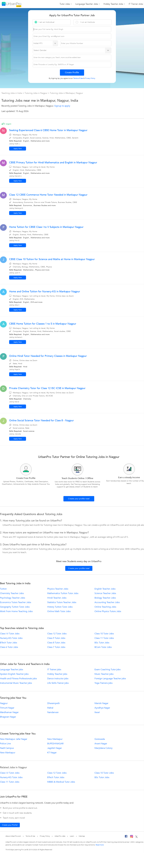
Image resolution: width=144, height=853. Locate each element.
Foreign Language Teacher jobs (110, 678)
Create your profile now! (79, 498)
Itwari (97, 712)
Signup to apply (62, 105)
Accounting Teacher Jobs (107, 602)
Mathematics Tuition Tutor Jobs (62, 593)
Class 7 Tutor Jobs (56, 647)
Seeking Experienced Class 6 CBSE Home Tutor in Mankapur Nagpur (48, 130)
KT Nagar (52, 752)
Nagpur (4, 703)
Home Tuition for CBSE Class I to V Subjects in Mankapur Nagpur (46, 227)
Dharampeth (53, 703)
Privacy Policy (45, 836)
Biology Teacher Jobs (105, 597)
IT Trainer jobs (54, 669)
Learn (72, 836)
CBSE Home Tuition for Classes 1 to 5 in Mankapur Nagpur (42, 324)
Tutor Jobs (65, 4)
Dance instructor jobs (57, 678)
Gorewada (99, 739)
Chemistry (27, 399)
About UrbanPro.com (13, 836)
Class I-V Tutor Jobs (9, 633)
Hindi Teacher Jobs (56, 597)
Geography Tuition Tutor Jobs (15, 606)
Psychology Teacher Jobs (12, 597)
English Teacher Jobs (104, 588)
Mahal (50, 707)
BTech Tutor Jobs (8, 642)
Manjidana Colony (103, 748)
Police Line (5, 743)
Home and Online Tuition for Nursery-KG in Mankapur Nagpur (44, 291)
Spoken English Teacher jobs (14, 674)
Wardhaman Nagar (9, 712)
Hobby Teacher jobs (57, 674)
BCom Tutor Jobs (103, 647)
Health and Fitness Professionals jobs (18, 678)
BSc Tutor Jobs (101, 642)
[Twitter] (136, 837)
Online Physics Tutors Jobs (107, 611)
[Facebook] (126, 837)
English (26, 141)
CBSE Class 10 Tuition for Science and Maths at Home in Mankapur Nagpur (52, 259)
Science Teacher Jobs (105, 593)
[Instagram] (131, 837)
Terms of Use (30, 836)
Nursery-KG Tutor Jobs (11, 638)
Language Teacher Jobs (86, 4)
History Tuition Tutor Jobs (60, 606)
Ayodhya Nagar (102, 707)
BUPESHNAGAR (55, 743)
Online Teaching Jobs (105, 606)
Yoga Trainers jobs (103, 683)
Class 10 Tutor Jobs (104, 633)
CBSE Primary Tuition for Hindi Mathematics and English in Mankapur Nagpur (53, 162)
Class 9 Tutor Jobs (56, 638)
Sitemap (82, 836)
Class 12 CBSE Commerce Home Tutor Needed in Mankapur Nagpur (48, 195)
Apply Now (18, 148)
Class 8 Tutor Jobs (56, 642)
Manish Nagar (101, 703)
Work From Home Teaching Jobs (16, 611)
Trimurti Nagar (7, 707)
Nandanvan (53, 712)
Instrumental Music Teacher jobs (16, 683)
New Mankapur (54, 739)
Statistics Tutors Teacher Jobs (61, 602)
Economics (27, 205)
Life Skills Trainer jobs (58, 683)
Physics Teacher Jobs (57, 588)
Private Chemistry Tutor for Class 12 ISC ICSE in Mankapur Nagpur (47, 388)
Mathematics (36, 141)
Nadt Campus (7, 748)
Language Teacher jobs (11, 669)
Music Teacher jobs (103, 674)
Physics (38, 270)
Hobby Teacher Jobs (113, 4)
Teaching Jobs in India (12, 93)
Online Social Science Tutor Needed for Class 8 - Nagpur (41, 420)
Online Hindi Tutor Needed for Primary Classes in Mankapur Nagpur (48, 356)
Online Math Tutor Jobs (59, 611)
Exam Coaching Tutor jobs (107, 669)
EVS (32, 302)
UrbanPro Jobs (60, 836)
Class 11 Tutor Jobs (104, 638)
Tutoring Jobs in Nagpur (36, 93)
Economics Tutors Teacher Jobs (15, 602)
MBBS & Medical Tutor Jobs (61, 781)
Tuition (3, 588)
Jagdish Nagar (54, 748)
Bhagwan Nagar (8, 716)
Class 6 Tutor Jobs (9, 647)
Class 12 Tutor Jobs (57, 633)
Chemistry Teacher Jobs (12, 593)
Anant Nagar (100, 743)
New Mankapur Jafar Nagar (13, 739)
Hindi (25, 366)
